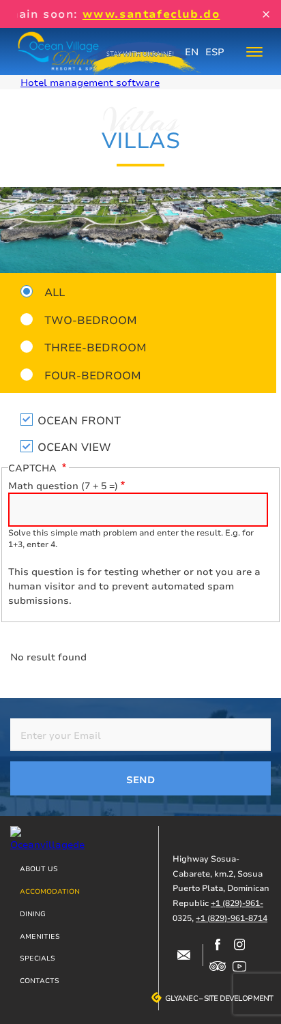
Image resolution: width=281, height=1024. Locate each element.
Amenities (40, 936)
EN (191, 51)
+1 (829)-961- (237, 903)
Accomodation (50, 891)
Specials (37, 958)
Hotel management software (90, 82)
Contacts (39, 980)
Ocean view (74, 446)
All (54, 291)
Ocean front (79, 419)
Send (140, 779)
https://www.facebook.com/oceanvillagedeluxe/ (217, 944)
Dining (33, 913)
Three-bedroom (95, 346)
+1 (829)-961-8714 (231, 918)
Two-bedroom (90, 319)
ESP (214, 51)
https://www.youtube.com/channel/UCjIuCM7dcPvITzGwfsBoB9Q (239, 966)
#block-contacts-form (183, 955)
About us (39, 868)
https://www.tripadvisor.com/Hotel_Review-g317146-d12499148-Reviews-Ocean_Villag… (217, 966)
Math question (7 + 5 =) (63, 485)
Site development (238, 998)
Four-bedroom (92, 374)
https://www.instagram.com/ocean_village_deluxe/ (239, 944)
